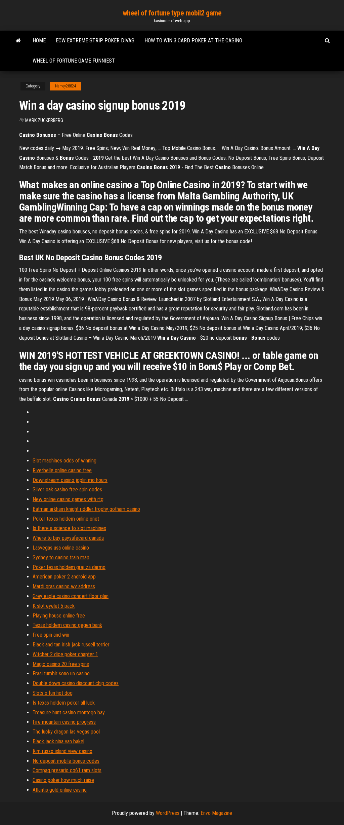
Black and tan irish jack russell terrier (71, 644)
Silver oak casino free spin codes (67, 489)
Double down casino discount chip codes (76, 683)
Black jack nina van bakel (58, 741)
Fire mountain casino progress (64, 722)
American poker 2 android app (64, 576)
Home (39, 40)
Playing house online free (59, 615)
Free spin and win (51, 635)
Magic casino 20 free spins (61, 664)
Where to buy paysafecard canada (68, 538)
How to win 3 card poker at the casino (193, 40)
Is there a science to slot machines (69, 528)
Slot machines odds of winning (64, 460)
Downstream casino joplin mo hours (70, 480)
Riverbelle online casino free (62, 470)
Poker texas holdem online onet (66, 519)
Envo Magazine (216, 813)
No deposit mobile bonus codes (66, 761)
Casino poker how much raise (63, 780)
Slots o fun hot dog (53, 693)
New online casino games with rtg (68, 499)
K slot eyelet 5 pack (54, 606)
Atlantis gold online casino (60, 790)
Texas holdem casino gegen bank (67, 625)
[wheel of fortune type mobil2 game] (18, 41)
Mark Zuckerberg (44, 120)
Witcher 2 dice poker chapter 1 (65, 654)
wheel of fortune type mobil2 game (172, 13)
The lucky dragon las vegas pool (66, 731)
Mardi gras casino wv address (64, 586)
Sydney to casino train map (61, 557)
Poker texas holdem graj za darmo (69, 567)
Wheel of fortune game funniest (74, 61)
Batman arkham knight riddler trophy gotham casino (86, 509)
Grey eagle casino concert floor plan (71, 596)
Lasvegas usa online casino (61, 548)
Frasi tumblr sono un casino (61, 673)
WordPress (167, 813)
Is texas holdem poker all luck (64, 703)
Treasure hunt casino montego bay (69, 712)
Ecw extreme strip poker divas (95, 40)
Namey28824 (65, 86)
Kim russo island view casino (62, 751)
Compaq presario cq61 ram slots (67, 770)
